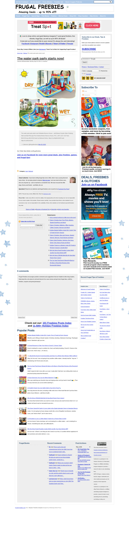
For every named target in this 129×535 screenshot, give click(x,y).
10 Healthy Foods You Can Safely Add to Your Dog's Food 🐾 (44, 388)
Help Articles (94, 16)
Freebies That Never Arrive (87, 318)
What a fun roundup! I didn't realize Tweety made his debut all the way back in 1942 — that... (61, 465)
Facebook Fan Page (63, 189)
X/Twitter (62, 44)
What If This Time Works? (84, 475)
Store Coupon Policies (73, 2)
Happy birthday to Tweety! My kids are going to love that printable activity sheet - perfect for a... (60, 457)
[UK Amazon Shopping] (92, 79)
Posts (85, 91)
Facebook (25, 44)
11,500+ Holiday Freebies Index (51, 325)
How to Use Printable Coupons (88, 321)
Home (18, 53)
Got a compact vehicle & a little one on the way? (63, 217)
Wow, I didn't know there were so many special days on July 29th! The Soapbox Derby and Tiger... (61, 481)
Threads (70, 44)
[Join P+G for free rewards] (98, 269)
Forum (18, 16)
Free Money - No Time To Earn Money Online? (105, 317)
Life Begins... (81, 478)
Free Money (45, 16)
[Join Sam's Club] (96, 172)
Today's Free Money (105, 289)
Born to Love (46, 180)
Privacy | (84, 67)
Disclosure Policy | (93, 67)
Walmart (25, 53)
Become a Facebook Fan (43, 209)
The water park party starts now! (40, 58)
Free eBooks (47, 2)
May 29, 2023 (42, 144)
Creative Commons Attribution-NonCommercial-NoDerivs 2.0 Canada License (101, 452)
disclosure (42, 49)
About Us (103, 16)
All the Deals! (35, 2)
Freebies (53, 16)
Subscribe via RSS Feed (28, 221)
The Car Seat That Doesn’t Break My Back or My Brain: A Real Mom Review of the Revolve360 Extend (62, 263)
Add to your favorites (63, 209)
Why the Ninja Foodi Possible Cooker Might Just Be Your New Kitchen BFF (47, 429)
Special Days (36, 16)
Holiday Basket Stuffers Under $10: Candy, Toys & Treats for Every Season (47, 335)
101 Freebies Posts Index (57, 323)
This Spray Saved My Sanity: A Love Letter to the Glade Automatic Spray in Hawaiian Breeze (52, 408)
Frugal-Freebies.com (20, 507)
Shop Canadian (83, 16)
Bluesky (49, 44)
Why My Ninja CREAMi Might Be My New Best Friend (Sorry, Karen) (45, 398)
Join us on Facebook (94, 184)
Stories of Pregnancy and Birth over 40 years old (84, 457)
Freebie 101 (58, 2)
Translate (88, 74)
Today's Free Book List (86, 298)
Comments (87, 95)
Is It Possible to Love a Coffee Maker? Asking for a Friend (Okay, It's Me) (46, 418)
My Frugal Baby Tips (83, 449)
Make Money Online (104, 322)
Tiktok (55, 44)
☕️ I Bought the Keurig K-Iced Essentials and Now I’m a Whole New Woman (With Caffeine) (52, 356)
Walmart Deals (63, 16)
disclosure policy (47, 193)
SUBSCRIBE (89, 49)
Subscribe (54, 209)
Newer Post (21, 317)
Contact (101, 67)
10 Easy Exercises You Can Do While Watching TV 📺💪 (42, 377)
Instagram (34, 44)
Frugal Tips (25, 16)
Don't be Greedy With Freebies (88, 315)
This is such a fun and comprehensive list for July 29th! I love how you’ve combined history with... (60, 449)
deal (21, 53)
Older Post (74, 317)
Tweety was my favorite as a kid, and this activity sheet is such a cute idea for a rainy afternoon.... (61, 473)
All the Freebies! (22, 2)
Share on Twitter (30, 209)
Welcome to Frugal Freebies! (88, 289)
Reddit (41, 44)
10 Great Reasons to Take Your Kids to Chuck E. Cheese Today (44, 345)
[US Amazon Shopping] (83, 79)
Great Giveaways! (85, 306)
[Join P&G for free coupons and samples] (96, 134)
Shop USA (73, 16)
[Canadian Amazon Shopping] (87, 79)
